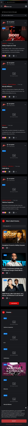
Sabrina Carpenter (6, 200)
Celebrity (4, 43)
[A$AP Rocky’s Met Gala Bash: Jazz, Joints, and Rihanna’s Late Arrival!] (14, 284)
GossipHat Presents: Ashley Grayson (13, 245)
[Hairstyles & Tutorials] (14, 369)
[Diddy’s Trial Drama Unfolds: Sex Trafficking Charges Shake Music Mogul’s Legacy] (14, 259)
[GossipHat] (13, 6)
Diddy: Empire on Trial (9, 45)
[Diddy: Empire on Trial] (14, 33)
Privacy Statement (18, 424)
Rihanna (4, 125)
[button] (26, 407)
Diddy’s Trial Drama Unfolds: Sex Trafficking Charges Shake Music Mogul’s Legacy (12, 270)
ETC (5, 342)
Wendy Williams (12, 84)
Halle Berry (10, 166)
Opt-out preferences (10, 424)
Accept (14, 421)
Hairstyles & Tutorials (9, 373)
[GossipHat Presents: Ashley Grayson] (14, 236)
